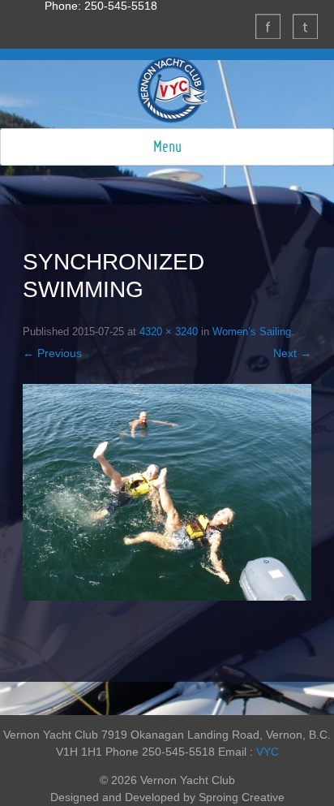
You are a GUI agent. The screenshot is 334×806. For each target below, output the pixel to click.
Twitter (305, 26)
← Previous (52, 353)
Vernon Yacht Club (173, 89)
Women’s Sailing (251, 331)
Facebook (267, 26)
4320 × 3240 (168, 331)
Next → (292, 353)
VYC (267, 751)
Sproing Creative (242, 797)
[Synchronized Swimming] (167, 492)
